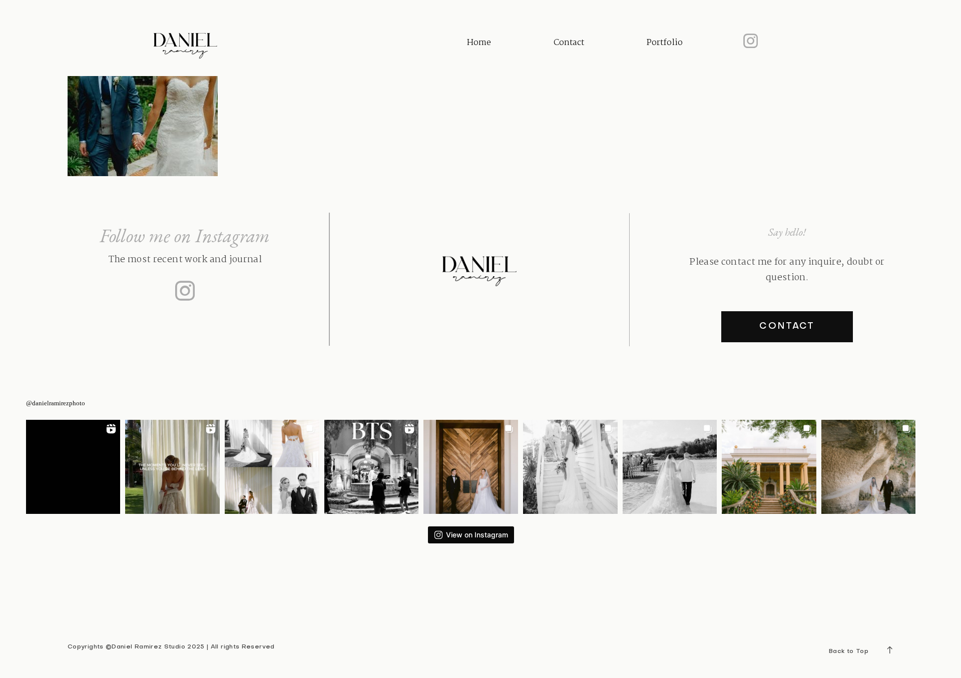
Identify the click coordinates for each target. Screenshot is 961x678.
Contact (569, 43)
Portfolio (665, 43)
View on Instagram (477, 534)
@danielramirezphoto (55, 403)
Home (479, 43)
